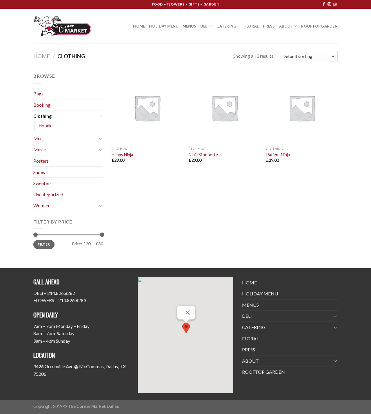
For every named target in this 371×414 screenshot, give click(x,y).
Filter (44, 244)
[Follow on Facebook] (323, 4)
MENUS (189, 26)
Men (38, 138)
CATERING (226, 26)
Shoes (39, 172)
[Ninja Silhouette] (224, 108)
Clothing (42, 116)
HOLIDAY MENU (163, 26)
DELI (204, 26)
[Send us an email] (335, 4)
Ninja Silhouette (203, 154)
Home (41, 56)
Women (41, 205)
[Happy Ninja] (147, 108)
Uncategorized (48, 194)
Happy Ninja (122, 154)
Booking (41, 105)
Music (39, 149)
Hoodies (46, 125)
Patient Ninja (278, 154)
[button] (186, 328)
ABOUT (286, 26)
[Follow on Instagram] (329, 4)
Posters (41, 161)
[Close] (188, 312)
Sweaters (42, 183)
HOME (139, 26)
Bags (38, 93)
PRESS (269, 26)
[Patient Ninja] (302, 108)
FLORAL (251, 26)
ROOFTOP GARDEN (319, 26)
